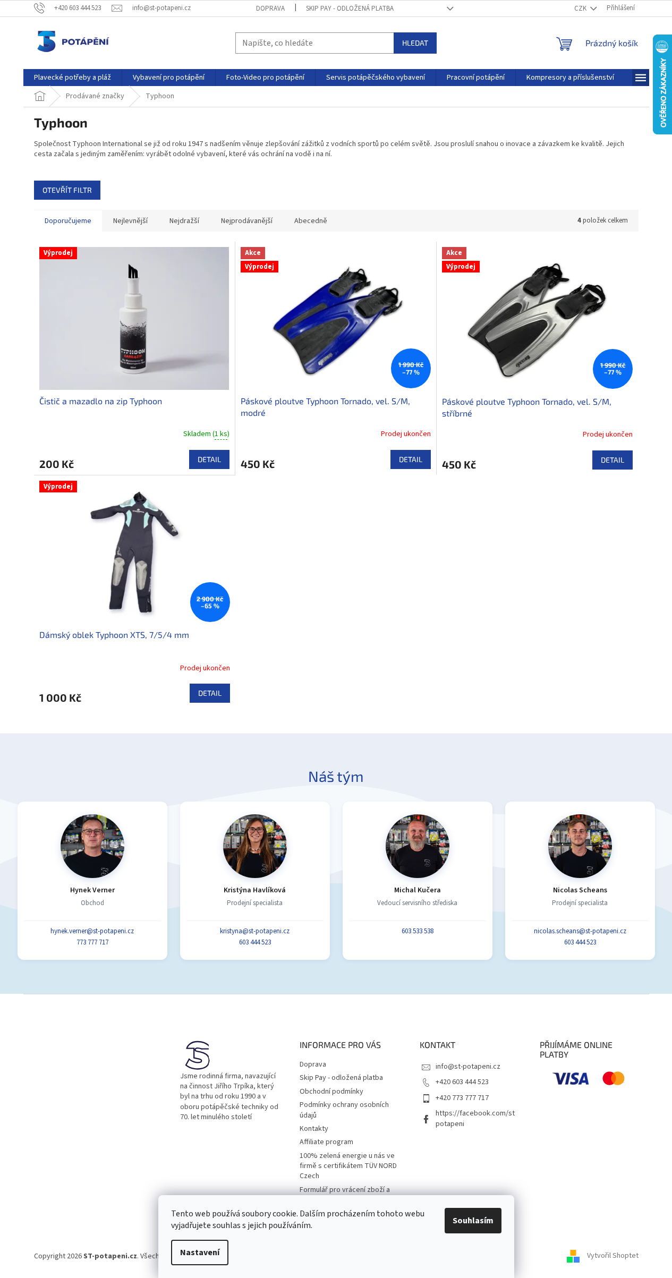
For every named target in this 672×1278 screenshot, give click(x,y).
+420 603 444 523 (462, 1082)
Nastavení (199, 1252)
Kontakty (314, 1128)
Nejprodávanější (247, 221)
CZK (581, 8)
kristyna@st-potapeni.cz (255, 931)
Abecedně (310, 221)
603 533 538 (417, 931)
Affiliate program (326, 1142)
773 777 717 (92, 942)
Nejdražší (184, 221)
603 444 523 (255, 942)
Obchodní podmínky (331, 1091)
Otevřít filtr (67, 189)
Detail (209, 459)
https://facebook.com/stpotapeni (475, 1118)
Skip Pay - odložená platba (350, 8)
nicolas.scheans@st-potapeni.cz (580, 931)
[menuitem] (72, 77)
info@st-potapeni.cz (468, 1066)
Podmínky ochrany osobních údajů (344, 1110)
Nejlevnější (130, 221)
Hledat (415, 42)
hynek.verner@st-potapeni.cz (92, 931)
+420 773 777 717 (462, 1098)
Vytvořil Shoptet (613, 1256)
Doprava (270, 8)
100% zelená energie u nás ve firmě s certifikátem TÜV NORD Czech (348, 1166)
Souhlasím (473, 1220)
